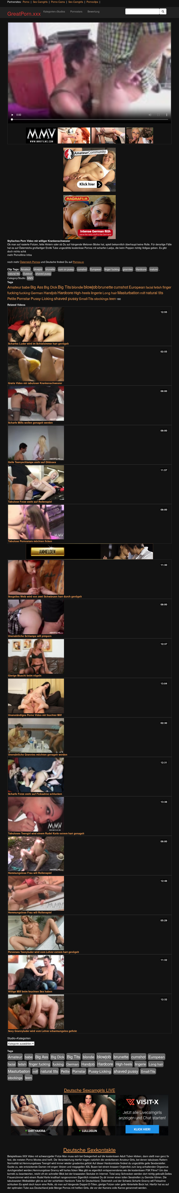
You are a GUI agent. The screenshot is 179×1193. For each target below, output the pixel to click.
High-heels (82, 292)
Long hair (110, 292)
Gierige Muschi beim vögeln (24, 675)
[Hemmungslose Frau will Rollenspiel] (89, 853)
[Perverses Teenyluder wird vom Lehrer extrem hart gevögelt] (89, 933)
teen (112, 298)
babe (26, 287)
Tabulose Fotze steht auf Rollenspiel (30, 501)
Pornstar (23, 298)
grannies (128, 269)
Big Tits (64, 287)
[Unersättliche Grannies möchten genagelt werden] (89, 735)
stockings (101, 298)
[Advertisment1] (89, 170)
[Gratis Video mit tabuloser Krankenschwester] (89, 364)
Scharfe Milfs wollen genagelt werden (30, 422)
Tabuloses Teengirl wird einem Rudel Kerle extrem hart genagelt (46, 833)
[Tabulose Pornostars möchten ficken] (89, 522)
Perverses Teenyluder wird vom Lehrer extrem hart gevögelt (43, 952)
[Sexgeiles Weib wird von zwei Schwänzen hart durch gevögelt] (89, 577)
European (95, 269)
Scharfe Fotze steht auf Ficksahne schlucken (35, 794)
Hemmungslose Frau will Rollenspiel (30, 873)
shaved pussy (43, 273)
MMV (30, 278)
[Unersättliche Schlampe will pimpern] (89, 617)
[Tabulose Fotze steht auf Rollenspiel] (89, 482)
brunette (50, 269)
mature (154, 269)
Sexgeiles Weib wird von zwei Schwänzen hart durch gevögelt (45, 596)
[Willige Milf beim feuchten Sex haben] (89, 972)
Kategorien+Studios (54, 11)
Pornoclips (92, 2)
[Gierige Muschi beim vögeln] (89, 656)
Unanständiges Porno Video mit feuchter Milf (35, 715)
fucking (24, 292)
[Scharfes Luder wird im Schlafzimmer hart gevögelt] (89, 324)
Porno (26, 2)
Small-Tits (86, 298)
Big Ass (36, 287)
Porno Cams (58, 2)
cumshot (82, 269)
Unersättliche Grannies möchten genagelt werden (37, 754)
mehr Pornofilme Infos (19, 255)
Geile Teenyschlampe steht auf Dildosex (32, 462)
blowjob (38, 269)
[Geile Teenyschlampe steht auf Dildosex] (89, 443)
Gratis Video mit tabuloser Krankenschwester (35, 383)
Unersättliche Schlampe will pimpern (30, 636)
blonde (77, 287)
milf (142, 292)
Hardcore (141, 269)
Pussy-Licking (42, 298)
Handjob (50, 292)
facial (149, 287)
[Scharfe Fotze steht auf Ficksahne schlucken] (89, 775)
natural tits (14, 273)
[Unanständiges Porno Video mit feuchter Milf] (89, 696)
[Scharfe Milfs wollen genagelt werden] (89, 403)
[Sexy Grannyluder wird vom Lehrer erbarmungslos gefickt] (89, 1012)
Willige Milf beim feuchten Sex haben (30, 991)
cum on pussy (66, 269)
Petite (11, 298)
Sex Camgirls (40, 2)
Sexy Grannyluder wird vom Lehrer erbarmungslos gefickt (42, 1031)
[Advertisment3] (89, 551)
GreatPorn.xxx (24, 13)
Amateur (25, 269)
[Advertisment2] (89, 217)
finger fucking (112, 269)
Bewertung (93, 11)
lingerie (96, 292)
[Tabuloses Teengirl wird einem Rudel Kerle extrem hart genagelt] (89, 814)
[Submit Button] (162, 11)
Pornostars (76, 11)
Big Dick (50, 287)
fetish (158, 287)
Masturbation (128, 292)
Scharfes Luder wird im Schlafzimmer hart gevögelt (38, 343)
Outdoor (27, 273)
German (37, 292)
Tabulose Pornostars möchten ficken (30, 541)
